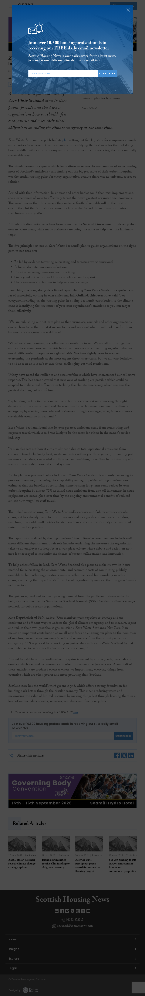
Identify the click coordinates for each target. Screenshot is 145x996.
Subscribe (107, 73)
